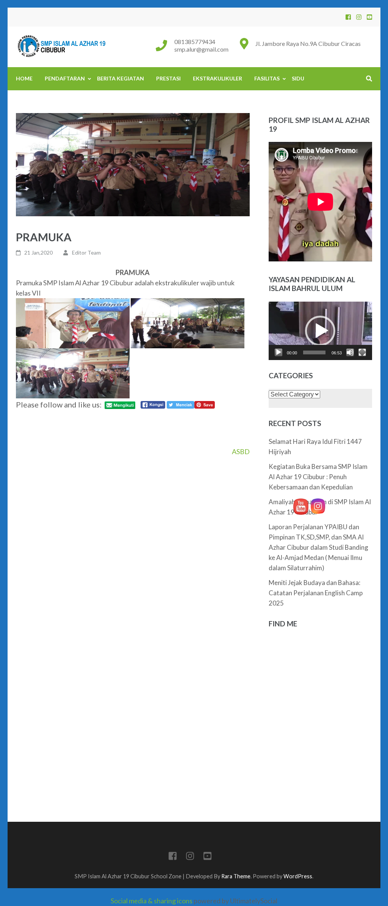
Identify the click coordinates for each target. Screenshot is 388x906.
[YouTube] (369, 16)
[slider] (314, 352)
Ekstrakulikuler (217, 78)
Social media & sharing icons (152, 901)
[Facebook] (348, 16)
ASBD (241, 451)
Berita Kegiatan (120, 78)
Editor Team (86, 252)
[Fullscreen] (362, 352)
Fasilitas (267, 78)
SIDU (298, 78)
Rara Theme (235, 876)
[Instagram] (358, 16)
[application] (320, 331)
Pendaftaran (65, 78)
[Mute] (350, 352)
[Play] (278, 352)
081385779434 (194, 41)
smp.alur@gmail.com (201, 49)
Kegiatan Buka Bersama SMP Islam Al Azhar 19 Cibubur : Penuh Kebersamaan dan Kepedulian (318, 476)
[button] (320, 331)
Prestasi (168, 78)
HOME (24, 78)
